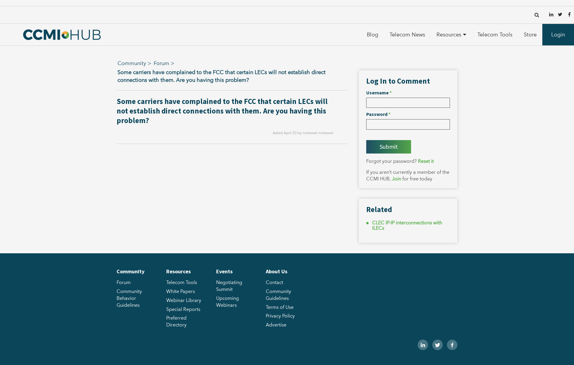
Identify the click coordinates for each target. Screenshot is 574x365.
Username (379, 93)
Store (530, 35)
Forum (161, 63)
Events (224, 271)
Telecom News (407, 35)
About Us (276, 271)
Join (396, 179)
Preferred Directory (176, 321)
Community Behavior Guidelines (129, 298)
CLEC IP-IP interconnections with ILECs (407, 225)
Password (378, 114)
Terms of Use (280, 307)
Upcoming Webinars (227, 302)
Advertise (276, 325)
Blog (372, 35)
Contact (274, 282)
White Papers (180, 291)
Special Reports (183, 309)
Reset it (426, 161)
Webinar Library (183, 300)
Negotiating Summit (229, 286)
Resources (448, 35)
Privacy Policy (280, 316)
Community (131, 63)
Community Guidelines (278, 295)
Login (558, 35)
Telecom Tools (494, 35)
